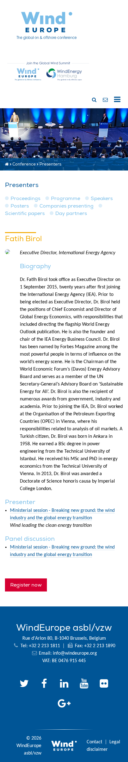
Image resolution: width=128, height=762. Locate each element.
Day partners (71, 213)
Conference (24, 164)
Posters (20, 206)
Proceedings (25, 198)
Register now (26, 585)
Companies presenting (66, 206)
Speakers (102, 198)
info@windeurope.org (75, 653)
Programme (65, 198)
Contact (94, 742)
